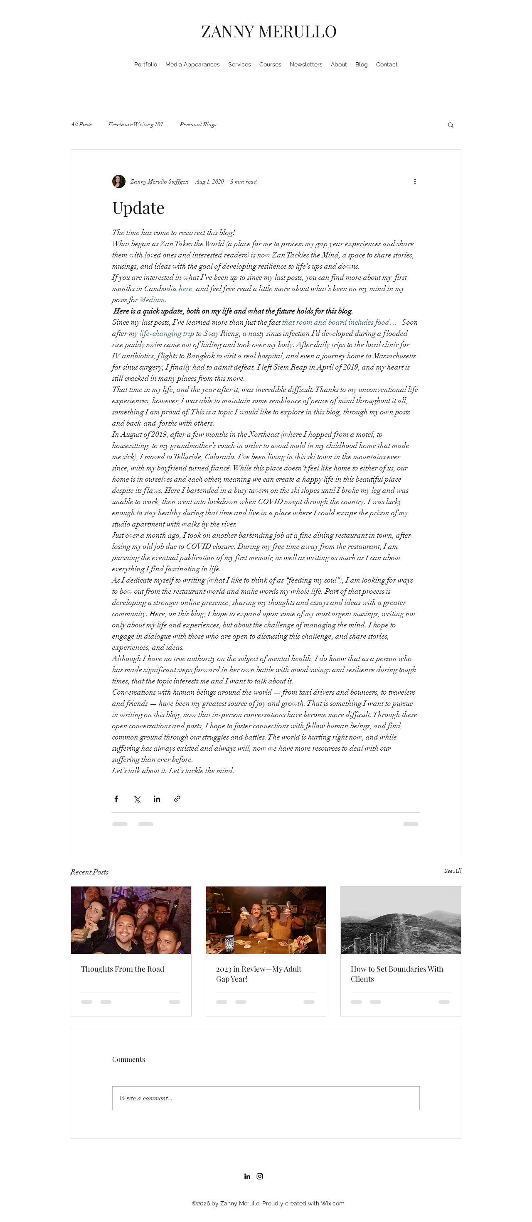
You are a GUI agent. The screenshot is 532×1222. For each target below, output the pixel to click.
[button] (451, 124)
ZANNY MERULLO (269, 31)
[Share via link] (177, 799)
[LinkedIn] (247, 1117)
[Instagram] (260, 1117)
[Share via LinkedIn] (157, 799)
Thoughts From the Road (122, 969)
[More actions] (415, 181)
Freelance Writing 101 (135, 124)
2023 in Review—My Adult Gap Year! (258, 974)
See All (452, 870)
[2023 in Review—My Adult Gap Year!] (266, 920)
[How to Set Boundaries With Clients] (401, 920)
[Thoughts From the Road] (131, 920)
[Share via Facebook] (116, 799)
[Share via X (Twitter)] (136, 799)
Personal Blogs (198, 124)
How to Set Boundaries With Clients (397, 974)
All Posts (81, 124)
